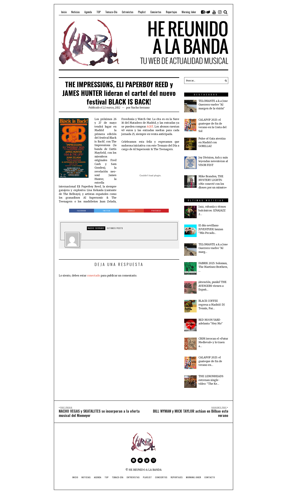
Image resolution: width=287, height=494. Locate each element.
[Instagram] (220, 12)
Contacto (209, 477)
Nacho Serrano (140, 107)
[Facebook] (203, 12)
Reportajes (177, 477)
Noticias (86, 477)
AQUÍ (150, 126)
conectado (93, 275)
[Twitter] (208, 12)
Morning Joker (193, 477)
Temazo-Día (117, 477)
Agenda (97, 477)
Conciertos (161, 477)
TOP (107, 477)
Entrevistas (133, 477)
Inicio (75, 477)
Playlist (147, 477)
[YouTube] (214, 12)
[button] (225, 80)
